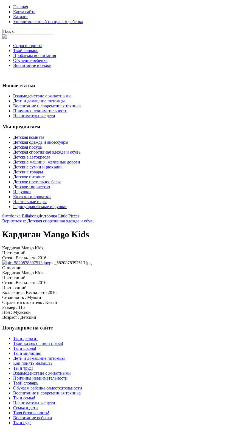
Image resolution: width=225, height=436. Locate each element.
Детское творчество (31, 186)
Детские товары (28, 172)
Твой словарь (25, 50)
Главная (20, 6)
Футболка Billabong (20, 216)
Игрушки (22, 191)
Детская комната (28, 137)
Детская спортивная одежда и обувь (46, 152)
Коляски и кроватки (32, 196)
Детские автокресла (31, 157)
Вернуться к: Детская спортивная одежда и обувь (48, 221)
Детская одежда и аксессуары (40, 142)
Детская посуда (27, 147)
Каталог (20, 16)
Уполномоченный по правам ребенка (48, 21)
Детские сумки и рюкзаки (37, 167)
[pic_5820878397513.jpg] (25, 262)
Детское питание (29, 177)
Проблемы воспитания (34, 55)
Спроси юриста (27, 45)
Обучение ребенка (30, 60)
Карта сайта (24, 11)
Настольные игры (30, 201)
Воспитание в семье (32, 65)
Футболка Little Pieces (59, 216)
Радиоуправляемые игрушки (40, 206)
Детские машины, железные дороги (46, 162)
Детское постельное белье (37, 181)
